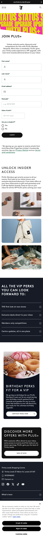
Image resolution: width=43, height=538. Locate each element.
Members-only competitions (14, 323)
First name (6, 61)
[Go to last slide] (1, 2)
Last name (6, 74)
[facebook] (8, 484)
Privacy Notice (21, 150)
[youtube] (23, 484)
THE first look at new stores (14, 307)
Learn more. (16, 517)
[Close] (40, 503)
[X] (13, 484)
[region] (21, 519)
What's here (7, 495)
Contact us (9, 479)
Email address (7, 86)
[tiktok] (18, 484)
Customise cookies (21, 534)
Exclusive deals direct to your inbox (17, 315)
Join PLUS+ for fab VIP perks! (21, 2)
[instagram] (3, 484)
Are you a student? (8, 122)
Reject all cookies (21, 528)
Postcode (5, 99)
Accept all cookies (21, 523)
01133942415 (9, 475)
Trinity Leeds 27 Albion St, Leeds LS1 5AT (20, 472)
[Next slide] (41, 2)
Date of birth (6, 110)
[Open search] (40, 8)
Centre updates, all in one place (16, 331)
